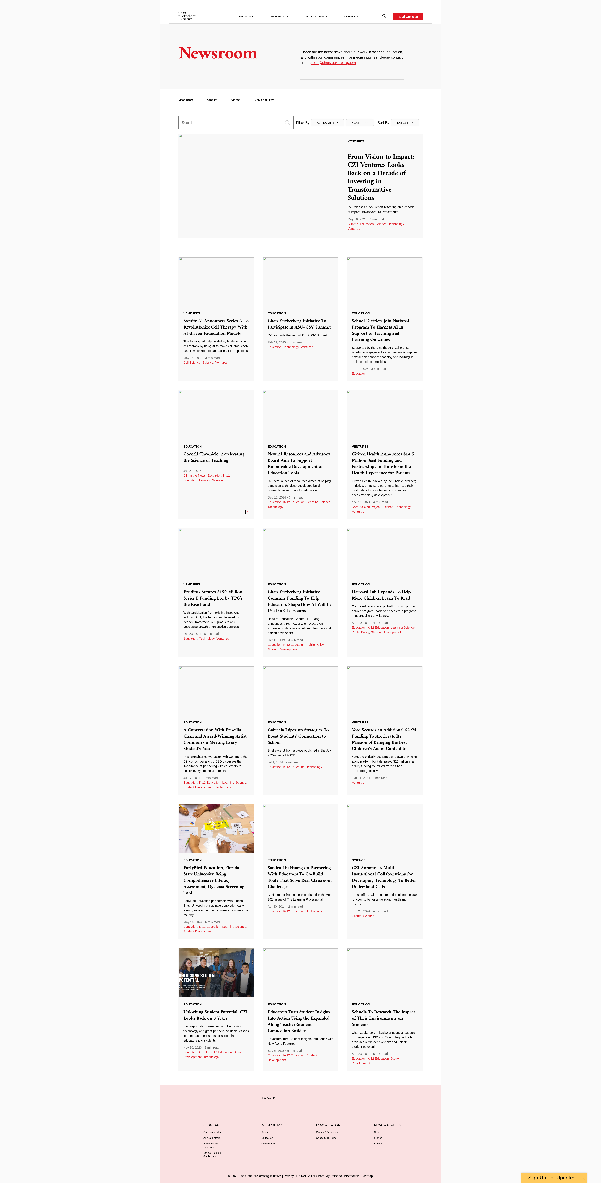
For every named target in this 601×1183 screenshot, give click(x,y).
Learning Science (211, 480)
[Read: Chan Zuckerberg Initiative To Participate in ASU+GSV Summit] (300, 319)
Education (367, 224)
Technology (396, 224)
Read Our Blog (408, 16)
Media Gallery (264, 100)
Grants (356, 916)
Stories (212, 100)
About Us (245, 16)
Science (381, 224)
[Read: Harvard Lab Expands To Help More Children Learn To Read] (384, 592)
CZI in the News (194, 475)
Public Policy (315, 644)
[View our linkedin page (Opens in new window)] (314, 1097)
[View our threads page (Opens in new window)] (304, 1097)
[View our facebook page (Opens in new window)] (283, 1097)
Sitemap (367, 1176)
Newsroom (185, 100)
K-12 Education (294, 502)
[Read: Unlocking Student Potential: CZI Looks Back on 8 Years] (216, 1009)
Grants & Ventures (327, 1132)
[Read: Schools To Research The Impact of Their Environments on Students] (384, 1009)
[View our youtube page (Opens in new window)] (335, 1097)
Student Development (283, 649)
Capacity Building (326, 1137)
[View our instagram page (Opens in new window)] (294, 1097)
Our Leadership (212, 1132)
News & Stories (315, 16)
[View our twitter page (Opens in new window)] (325, 1097)
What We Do (278, 16)
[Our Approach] (187, 16)
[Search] (384, 16)
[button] (327, 122)
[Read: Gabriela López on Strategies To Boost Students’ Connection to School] (300, 730)
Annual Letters (212, 1137)
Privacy (289, 1176)
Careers (350, 16)
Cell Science (191, 362)
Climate (353, 224)
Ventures (354, 228)
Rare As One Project (366, 507)
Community (268, 1143)
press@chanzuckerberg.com (333, 62)
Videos (235, 100)
